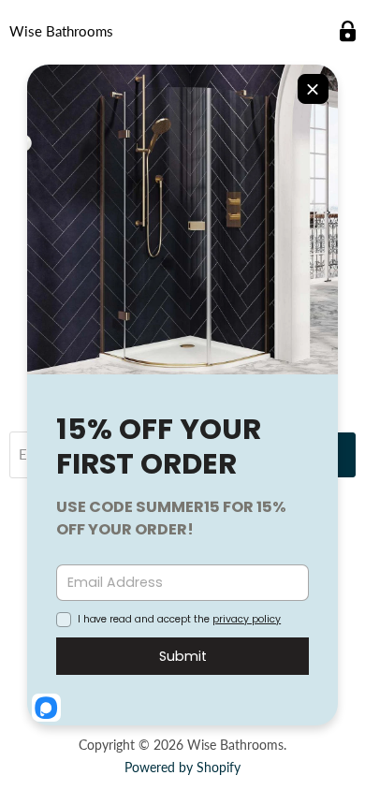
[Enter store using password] (347, 31)
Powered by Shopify (182, 767)
